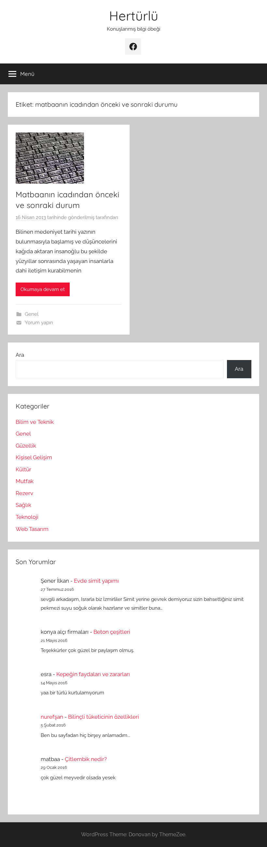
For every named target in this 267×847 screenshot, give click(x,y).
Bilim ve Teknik (35, 422)
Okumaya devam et (43, 289)
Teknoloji (27, 517)
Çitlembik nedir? (86, 759)
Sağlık (23, 505)
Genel (31, 314)
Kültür (23, 469)
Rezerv (24, 493)
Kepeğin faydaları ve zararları (93, 674)
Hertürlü (133, 15)
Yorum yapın (39, 323)
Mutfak (25, 481)
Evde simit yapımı (96, 580)
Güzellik (26, 445)
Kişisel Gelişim (34, 457)
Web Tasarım (32, 529)
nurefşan (52, 717)
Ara (20, 355)
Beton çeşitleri (111, 632)
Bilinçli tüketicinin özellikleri (103, 717)
